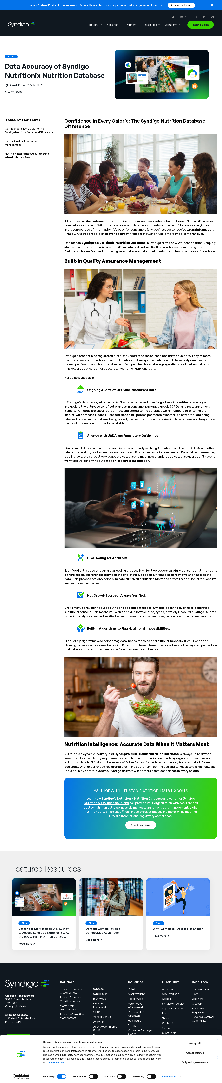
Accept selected (195, 1052)
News (165, 1018)
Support (185, 17)
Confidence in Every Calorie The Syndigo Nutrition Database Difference (29, 130)
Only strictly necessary (195, 1062)
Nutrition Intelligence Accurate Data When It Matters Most (27, 155)
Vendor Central (102, 1016)
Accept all (195, 1043)
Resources (150, 24)
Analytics (98, 1021)
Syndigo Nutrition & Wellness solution (175, 243)
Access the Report (181, 5)
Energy (132, 1025)
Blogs (195, 994)
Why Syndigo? (170, 994)
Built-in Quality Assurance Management (21, 143)
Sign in (201, 17)
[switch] (93, 1076)
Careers (167, 998)
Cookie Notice (55, 1062)
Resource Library (202, 989)
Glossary (197, 1003)
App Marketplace (172, 1008)
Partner (166, 1013)
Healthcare (134, 1020)
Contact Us (168, 1023)
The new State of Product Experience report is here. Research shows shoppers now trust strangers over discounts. (95, 5)
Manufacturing (136, 994)
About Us (167, 989)
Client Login (169, 1033)
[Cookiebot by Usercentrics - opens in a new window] (21, 1076)
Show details (169, 1076)
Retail (131, 989)
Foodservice (135, 998)
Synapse (98, 988)
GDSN (97, 1012)
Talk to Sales (200, 24)
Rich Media (100, 998)
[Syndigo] (22, 24)
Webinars (197, 998)
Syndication (100, 993)
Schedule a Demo (140, 825)
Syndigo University (173, 1003)
